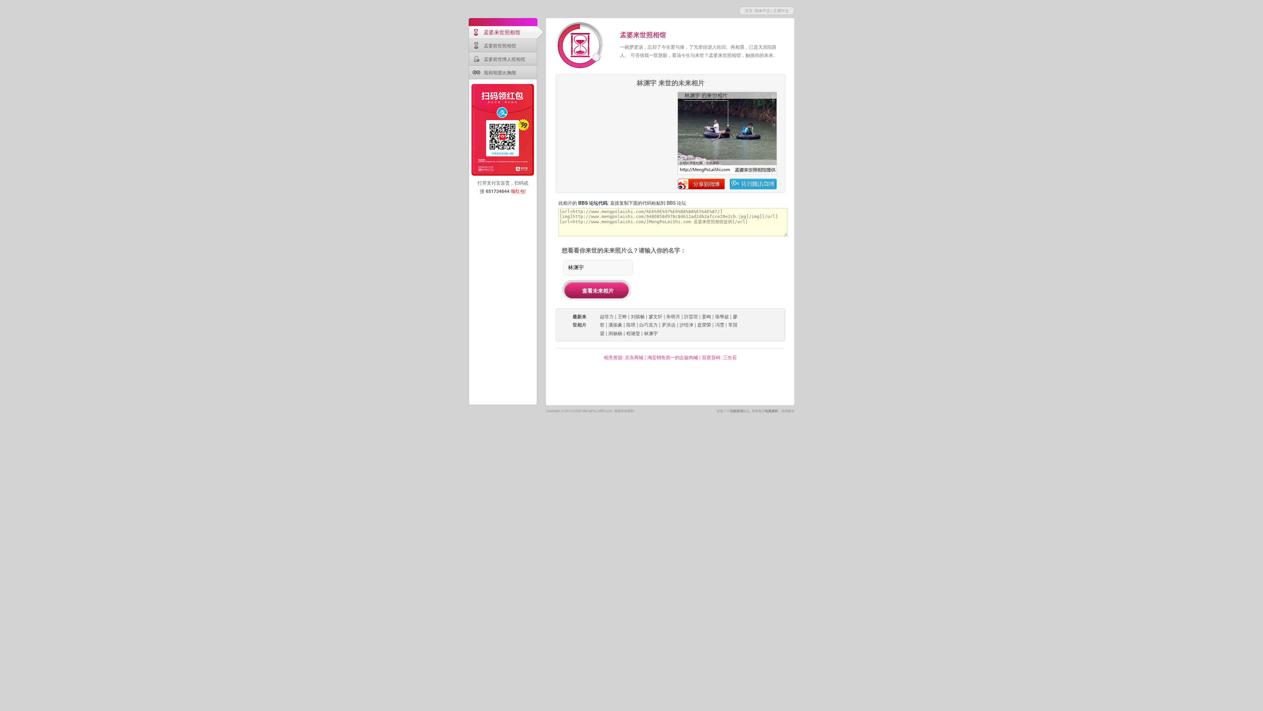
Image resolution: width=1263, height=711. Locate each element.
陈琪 (630, 324)
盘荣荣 (704, 324)
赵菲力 (607, 316)
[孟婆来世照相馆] (580, 46)
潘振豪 (615, 324)
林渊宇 (651, 333)
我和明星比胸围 (500, 72)
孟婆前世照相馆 (500, 45)
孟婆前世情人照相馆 (504, 59)
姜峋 (706, 316)
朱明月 (673, 316)
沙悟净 (686, 324)
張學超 (722, 316)
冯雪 (719, 324)
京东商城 (634, 357)
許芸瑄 (691, 316)
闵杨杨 (615, 333)
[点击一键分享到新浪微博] (727, 173)
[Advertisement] (614, 133)
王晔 (622, 316)
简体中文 (762, 10)
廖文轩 (655, 316)
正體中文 (781, 10)
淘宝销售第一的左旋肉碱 (672, 357)
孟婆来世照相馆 (501, 32)
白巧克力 (648, 324)
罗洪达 (669, 324)
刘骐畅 (638, 316)
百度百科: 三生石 (719, 357)
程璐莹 (633, 333)
